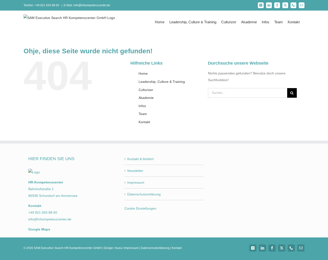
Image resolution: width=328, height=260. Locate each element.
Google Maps (39, 229)
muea (118, 248)
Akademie (146, 98)
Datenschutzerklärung (144, 194)
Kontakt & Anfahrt (140, 159)
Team (143, 114)
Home (143, 73)
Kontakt (144, 122)
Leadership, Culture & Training (162, 82)
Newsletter (135, 171)
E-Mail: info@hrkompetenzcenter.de (87, 5)
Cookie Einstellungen (140, 208)
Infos (142, 106)
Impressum (135, 182)
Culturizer (146, 90)
